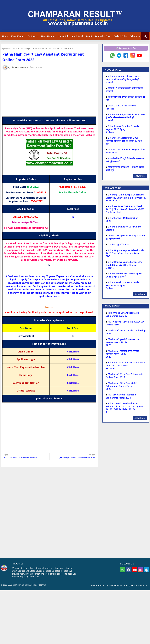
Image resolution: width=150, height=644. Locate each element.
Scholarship (136, 36)
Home (5, 36)
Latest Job (63, 36)
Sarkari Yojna (120, 36)
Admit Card (77, 36)
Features (32, 36)
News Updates (48, 36)
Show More (139, 175)
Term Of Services (113, 585)
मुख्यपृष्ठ (5, 48)
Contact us (143, 585)
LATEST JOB (14, 48)
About (101, 585)
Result (89, 36)
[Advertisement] (51, 93)
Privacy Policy (130, 585)
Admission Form (103, 36)
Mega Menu (17, 36)
